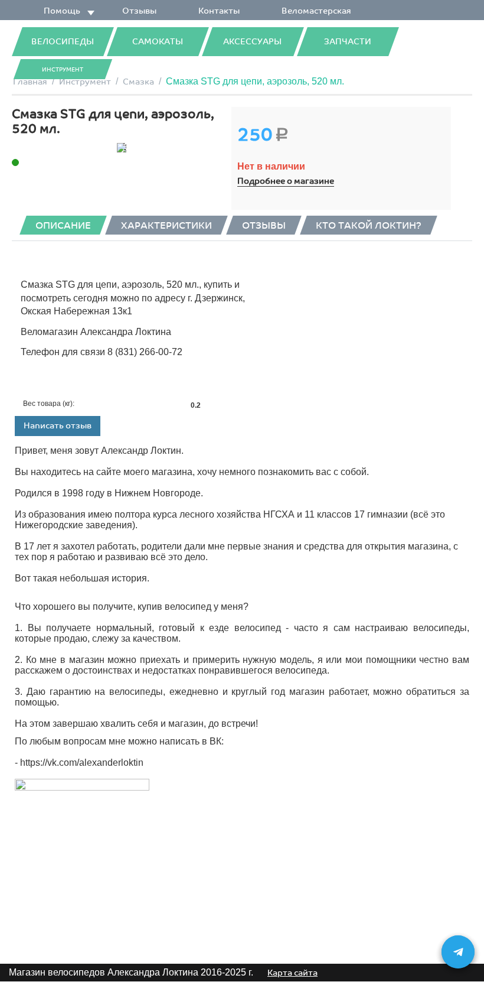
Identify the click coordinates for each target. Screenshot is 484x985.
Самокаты (157, 42)
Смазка (138, 82)
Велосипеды (62, 42)
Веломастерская (316, 11)
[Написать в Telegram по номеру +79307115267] (458, 951)
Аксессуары (252, 42)
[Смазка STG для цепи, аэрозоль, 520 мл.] (121, 147)
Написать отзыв (57, 426)
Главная (30, 82)
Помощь (62, 11)
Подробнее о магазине (285, 181)
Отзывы (139, 11)
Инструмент (62, 69)
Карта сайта (292, 973)
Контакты (219, 11)
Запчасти (347, 42)
